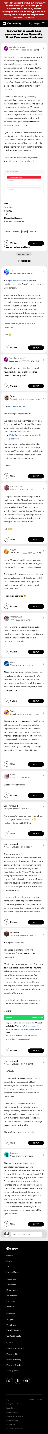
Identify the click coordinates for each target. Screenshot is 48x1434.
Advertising (11, 1295)
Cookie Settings (12, 1412)
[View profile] (6, 48)
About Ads (10, 1416)
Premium (33, 232)
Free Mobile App (14, 1330)
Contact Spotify (13, 1335)
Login (24, 232)
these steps (30, 14)
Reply (36, 243)
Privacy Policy (10, 1408)
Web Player (11, 1324)
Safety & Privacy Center (14, 1404)
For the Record (13, 1271)
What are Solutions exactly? (27, 1026)
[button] (43, 48)
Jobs (8, 1266)
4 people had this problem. (16, 246)
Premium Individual (15, 1348)
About (9, 1260)
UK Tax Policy (10, 1425)
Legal (8, 1400)
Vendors (10, 1306)
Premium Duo (12, 1354)
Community (14, 23)
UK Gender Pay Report (14, 1429)
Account (16, 232)
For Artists (11, 1284)
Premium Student (14, 1365)
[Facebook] (26, 1381)
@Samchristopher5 (17, 280)
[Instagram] (9, 1381)
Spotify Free (12, 1370)
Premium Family (13, 1359)
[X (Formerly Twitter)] (18, 1381)
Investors (10, 1301)
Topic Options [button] (23, 254)
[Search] (31, 23)
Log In (37, 23)
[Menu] (43, 23)
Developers (11, 1290)
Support (10, 1319)
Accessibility (20, 1416)
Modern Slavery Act (12, 1420)
